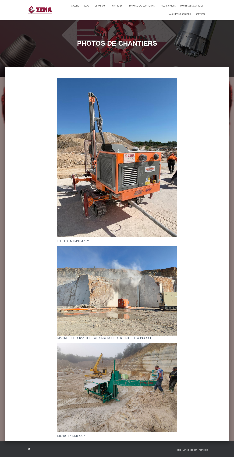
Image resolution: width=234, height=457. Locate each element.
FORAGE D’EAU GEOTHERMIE (142, 6)
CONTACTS (200, 14)
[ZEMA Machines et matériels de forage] (40, 10)
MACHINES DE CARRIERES (192, 6)
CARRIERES (117, 6)
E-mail (29, 448)
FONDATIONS (100, 6)
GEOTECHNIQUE (168, 6)
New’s (86, 6)
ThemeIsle (202, 450)
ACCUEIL (75, 6)
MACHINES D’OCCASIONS (180, 14)
